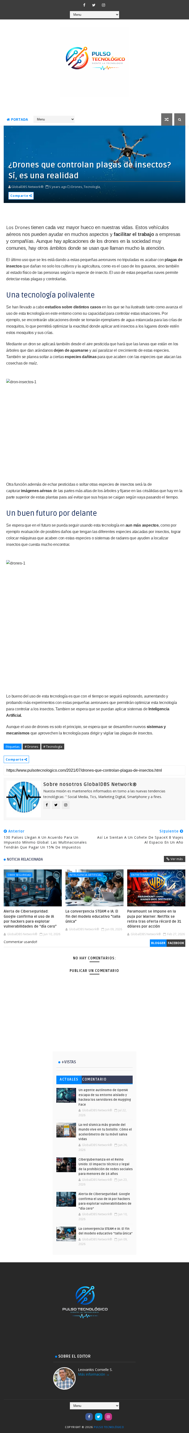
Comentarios (94, 1080)
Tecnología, (92, 186)
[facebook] (84, 5)
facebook (176, 943)
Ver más (177, 859)
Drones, (77, 186)
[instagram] (103, 5)
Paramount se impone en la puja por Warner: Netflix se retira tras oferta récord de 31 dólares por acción (154, 919)
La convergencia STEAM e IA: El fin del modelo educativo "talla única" (92, 916)
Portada (19, 119)
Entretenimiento (143, 875)
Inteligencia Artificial (85, 875)
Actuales (69, 1079)
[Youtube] (79, 1414)
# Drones (31, 746)
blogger (158, 943)
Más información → (94, 1374)
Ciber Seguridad (19, 875)
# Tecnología (52, 746)
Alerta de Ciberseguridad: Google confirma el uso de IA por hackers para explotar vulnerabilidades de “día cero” (30, 919)
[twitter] (93, 5)
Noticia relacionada (25, 859)
